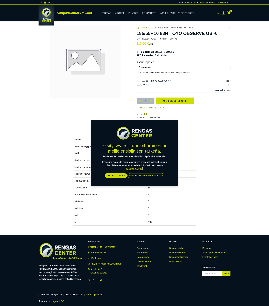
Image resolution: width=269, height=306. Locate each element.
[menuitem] (107, 13)
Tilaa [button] (226, 273)
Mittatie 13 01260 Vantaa (102, 247)
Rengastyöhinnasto (178, 257)
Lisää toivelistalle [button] (148, 107)
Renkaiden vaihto (177, 252)
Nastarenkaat (143, 257)
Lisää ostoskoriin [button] (176, 100)
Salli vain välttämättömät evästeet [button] (146, 175)
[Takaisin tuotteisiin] (225, 27)
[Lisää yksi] (151, 100)
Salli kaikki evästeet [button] (116, 175)
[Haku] (218, 13)
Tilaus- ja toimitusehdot (213, 252)
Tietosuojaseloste (94, 294)
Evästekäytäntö (210, 257)
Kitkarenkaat (143, 252)
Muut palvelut (175, 261)
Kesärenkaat (143, 248)
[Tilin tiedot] (223, 13)
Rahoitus (206, 248)
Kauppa (145, 27)
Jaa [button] (164, 107)
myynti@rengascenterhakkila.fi (106, 264)
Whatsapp (96, 258)
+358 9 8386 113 (99, 252)
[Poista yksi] (140, 100)
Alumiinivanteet (144, 261)
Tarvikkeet (142, 266)
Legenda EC (58, 301)
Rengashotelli (176, 248)
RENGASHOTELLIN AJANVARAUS (214, 2)
